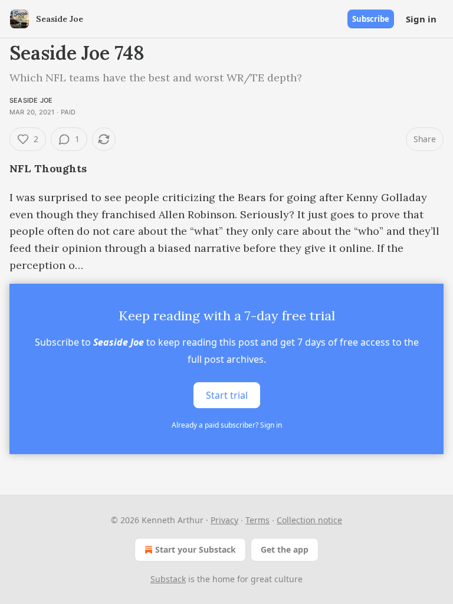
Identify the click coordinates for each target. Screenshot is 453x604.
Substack (168, 579)
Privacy (224, 520)
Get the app (284, 549)
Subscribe (370, 19)
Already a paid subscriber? (227, 425)
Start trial (227, 395)
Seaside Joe (30, 100)
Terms (257, 520)
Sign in (421, 19)
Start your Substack (195, 549)
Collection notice (309, 520)
